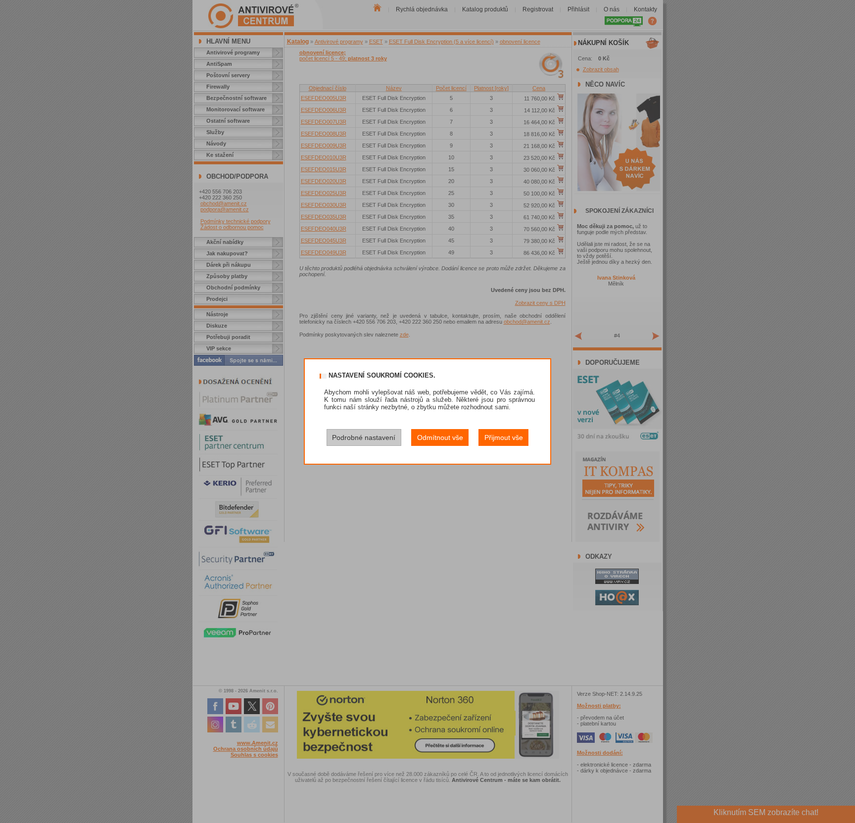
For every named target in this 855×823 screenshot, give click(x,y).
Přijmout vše (503, 437)
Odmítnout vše (440, 437)
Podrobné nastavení (363, 437)
